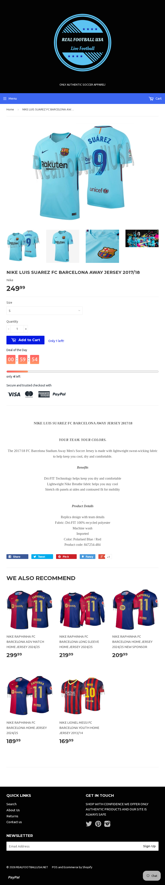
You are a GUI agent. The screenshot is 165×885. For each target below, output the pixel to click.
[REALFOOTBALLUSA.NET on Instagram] (107, 825)
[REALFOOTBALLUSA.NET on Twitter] (89, 825)
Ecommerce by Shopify (78, 867)
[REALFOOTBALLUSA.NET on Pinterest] (98, 825)
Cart (158, 98)
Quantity (12, 321)
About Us (13, 810)
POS (55, 867)
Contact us (14, 822)
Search (11, 804)
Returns (12, 816)
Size (9, 302)
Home (10, 109)
